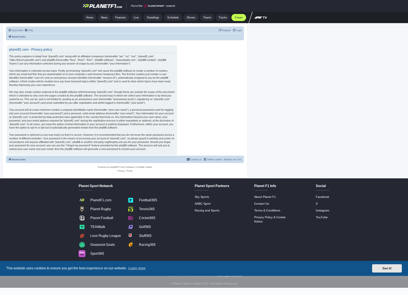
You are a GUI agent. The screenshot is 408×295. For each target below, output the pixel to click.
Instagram (322, 210)
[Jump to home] (102, 6)
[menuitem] (28, 30)
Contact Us (261, 203)
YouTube (322, 217)
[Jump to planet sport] (154, 6)
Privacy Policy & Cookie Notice (270, 219)
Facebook (322, 197)
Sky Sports (202, 197)
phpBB (113, 167)
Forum (239, 17)
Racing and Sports (207, 210)
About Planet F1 (265, 197)
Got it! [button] (387, 268)
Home (89, 17)
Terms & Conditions (267, 210)
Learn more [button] (137, 268)
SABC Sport (203, 203)
